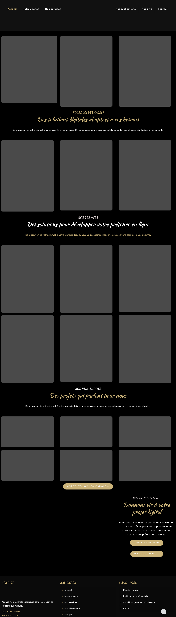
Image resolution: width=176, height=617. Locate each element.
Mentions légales (131, 590)
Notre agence (71, 596)
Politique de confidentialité (135, 596)
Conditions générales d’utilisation (139, 602)
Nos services (70, 602)
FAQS (126, 608)
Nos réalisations (72, 608)
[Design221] (88, 9)
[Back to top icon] (163, 611)
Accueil (68, 590)
